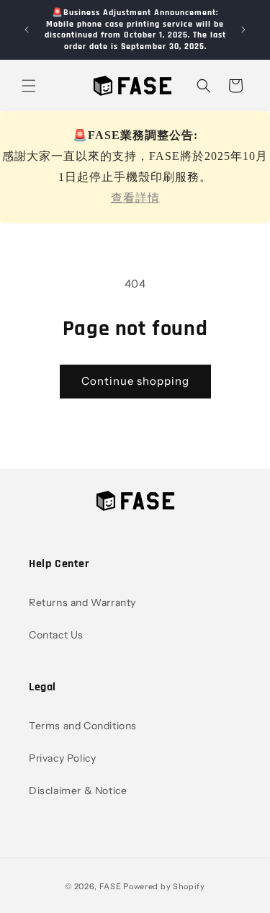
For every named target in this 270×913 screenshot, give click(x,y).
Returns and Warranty (82, 602)
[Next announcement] (243, 29)
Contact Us (56, 634)
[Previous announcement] (26, 29)
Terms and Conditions (83, 725)
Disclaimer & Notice (78, 790)
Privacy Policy (62, 758)
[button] (29, 86)
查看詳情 (135, 198)
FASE (110, 886)
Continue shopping (135, 381)
